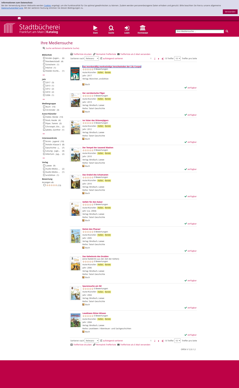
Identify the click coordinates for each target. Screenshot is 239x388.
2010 (48, 92)
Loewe (49, 165)
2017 (48, 82)
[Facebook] (5, 19)
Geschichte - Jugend (53, 147)
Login (127, 32)
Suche (111, 32)
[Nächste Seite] (158, 58)
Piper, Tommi (52, 123)
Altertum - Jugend (53, 154)
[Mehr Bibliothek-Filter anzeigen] (43, 75)
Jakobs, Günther (53, 130)
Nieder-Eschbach (53, 71)
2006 (48, 95)
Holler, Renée (52, 117)
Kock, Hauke (51, 120)
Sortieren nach (77, 58)
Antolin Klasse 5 (53, 144)
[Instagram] (10, 19)
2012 (48, 89)
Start (95, 32)
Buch (48, 107)
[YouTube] (14, 19)
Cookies (47, 5)
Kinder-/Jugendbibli (53, 58)
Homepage (143, 32)
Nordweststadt (53, 61)
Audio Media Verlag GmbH (53, 172)
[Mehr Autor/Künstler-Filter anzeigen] (43, 133)
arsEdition (50, 175)
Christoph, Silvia (53, 126)
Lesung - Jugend (53, 151)
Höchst (49, 67)
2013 (48, 85)
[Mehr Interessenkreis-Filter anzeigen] (43, 158)
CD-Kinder (50, 110)
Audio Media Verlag (53, 169)
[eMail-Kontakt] (19, 19)
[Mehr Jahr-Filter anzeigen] (43, 99)
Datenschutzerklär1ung (12, 8)
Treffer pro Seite (189, 58)
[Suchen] (227, 31)
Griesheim (50, 64)
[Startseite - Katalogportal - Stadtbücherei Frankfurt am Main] (31, 28)
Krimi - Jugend (52, 141)
